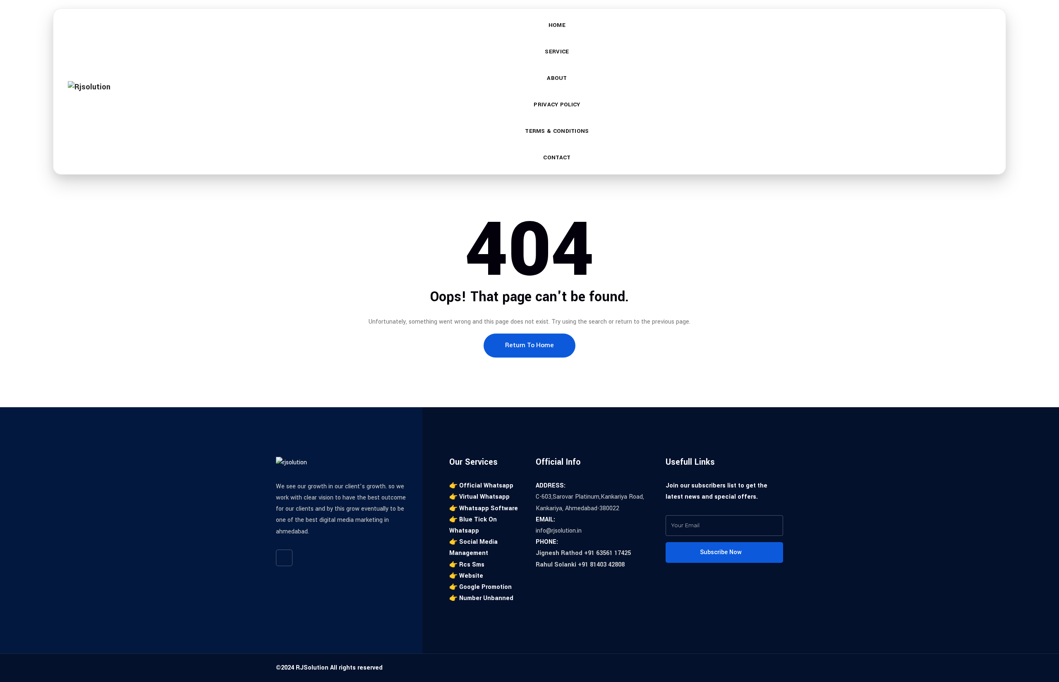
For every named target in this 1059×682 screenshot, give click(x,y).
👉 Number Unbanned (481, 598)
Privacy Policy (557, 104)
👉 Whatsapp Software (483, 508)
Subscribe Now (721, 552)
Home (557, 25)
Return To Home (529, 345)
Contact (556, 157)
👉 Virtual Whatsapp (479, 496)
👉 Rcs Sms (466, 564)
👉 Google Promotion (480, 587)
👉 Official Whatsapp (481, 485)
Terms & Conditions (557, 131)
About (557, 78)
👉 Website (466, 576)
